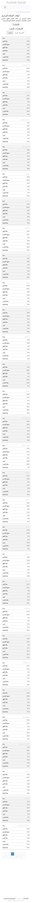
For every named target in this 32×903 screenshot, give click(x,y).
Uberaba (27, 635)
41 (20, 857)
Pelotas (27, 201)
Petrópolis (27, 608)
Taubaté (27, 798)
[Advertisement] (16, 878)
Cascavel (27, 689)
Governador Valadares (23, 825)
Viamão (27, 527)
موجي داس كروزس (25, 119)
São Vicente (26, 146)
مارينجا (28, 282)
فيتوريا (28, 255)
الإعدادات (16, 24)
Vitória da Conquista (24, 744)
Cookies (18, 900)
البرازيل (19, 12)
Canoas (27, 92)
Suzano (27, 554)
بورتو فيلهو (27, 336)
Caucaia (27, 581)
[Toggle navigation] (5, 7)
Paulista (27, 472)
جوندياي (28, 173)
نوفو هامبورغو (26, 717)
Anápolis (27, 228)
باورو (28, 38)
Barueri (27, 771)
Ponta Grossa (26, 445)
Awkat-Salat (16, 2)
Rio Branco (26, 662)
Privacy (18, 898)
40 (17, 857)
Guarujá (27, 309)
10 (10, 857)
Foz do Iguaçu (26, 418)
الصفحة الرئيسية (26, 12)
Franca (28, 364)
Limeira (28, 499)
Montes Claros (26, 65)
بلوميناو (28, 391)
